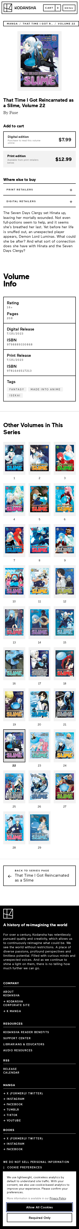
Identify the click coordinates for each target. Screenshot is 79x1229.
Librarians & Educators (24, 1044)
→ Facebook (13, 1104)
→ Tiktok (10, 1115)
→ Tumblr (11, 1109)
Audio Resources (18, 1050)
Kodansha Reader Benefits (26, 1032)
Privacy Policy (58, 1198)
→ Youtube (12, 1120)
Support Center (17, 1038)
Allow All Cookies (39, 1207)
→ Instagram (14, 1098)
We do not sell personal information (36, 1162)
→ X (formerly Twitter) (23, 1093)
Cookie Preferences (24, 1167)
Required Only (39, 1217)
